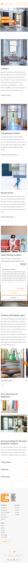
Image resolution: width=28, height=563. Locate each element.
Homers (17, 512)
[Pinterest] (11, 560)
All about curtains (6, 95)
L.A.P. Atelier (4, 537)
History (3, 528)
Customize (13, 297)
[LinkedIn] (20, 560)
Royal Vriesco (4, 517)
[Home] (6, 4)
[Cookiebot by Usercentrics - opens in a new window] (20, 264)
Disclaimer (21, 555)
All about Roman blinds (7, 217)
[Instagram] (8, 560)
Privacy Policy (11, 555)
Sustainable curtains (6, 380)
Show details (20, 288)
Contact (4, 541)
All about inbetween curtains (9, 155)
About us (3, 515)
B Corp (3, 530)
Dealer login (4, 535)
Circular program (5, 512)
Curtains (17, 515)
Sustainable (4, 510)
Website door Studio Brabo (14, 556)
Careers (3, 532)
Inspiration (4, 508)
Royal (2, 525)
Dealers (3, 519)
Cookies (16, 555)
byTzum (17, 510)
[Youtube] (14, 560)
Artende (17, 508)
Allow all (14, 292)
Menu (25, 4)
